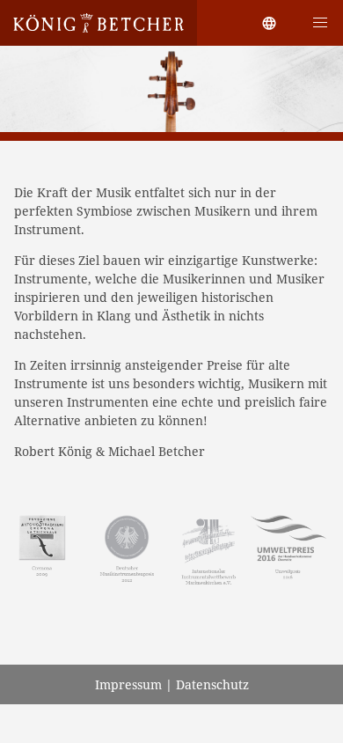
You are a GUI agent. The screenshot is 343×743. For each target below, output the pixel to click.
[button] (320, 23)
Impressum (128, 684)
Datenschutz (212, 684)
